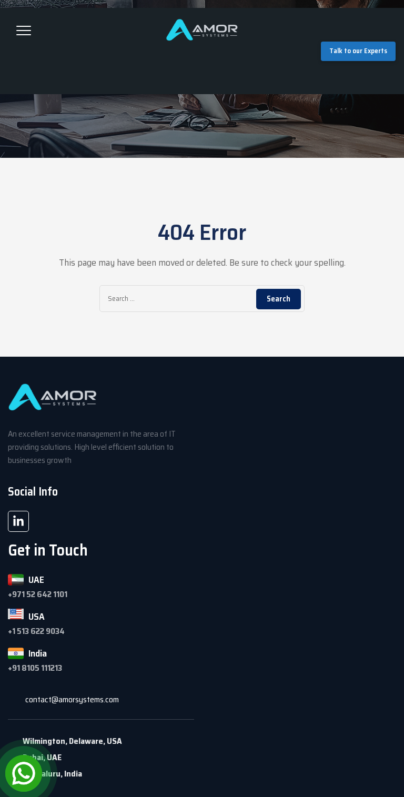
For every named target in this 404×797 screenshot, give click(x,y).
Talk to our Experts (358, 50)
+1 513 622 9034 (36, 631)
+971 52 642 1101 (37, 594)
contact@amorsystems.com (72, 699)
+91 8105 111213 (35, 667)
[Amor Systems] (202, 29)
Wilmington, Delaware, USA (72, 741)
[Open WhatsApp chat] (23, 773)
